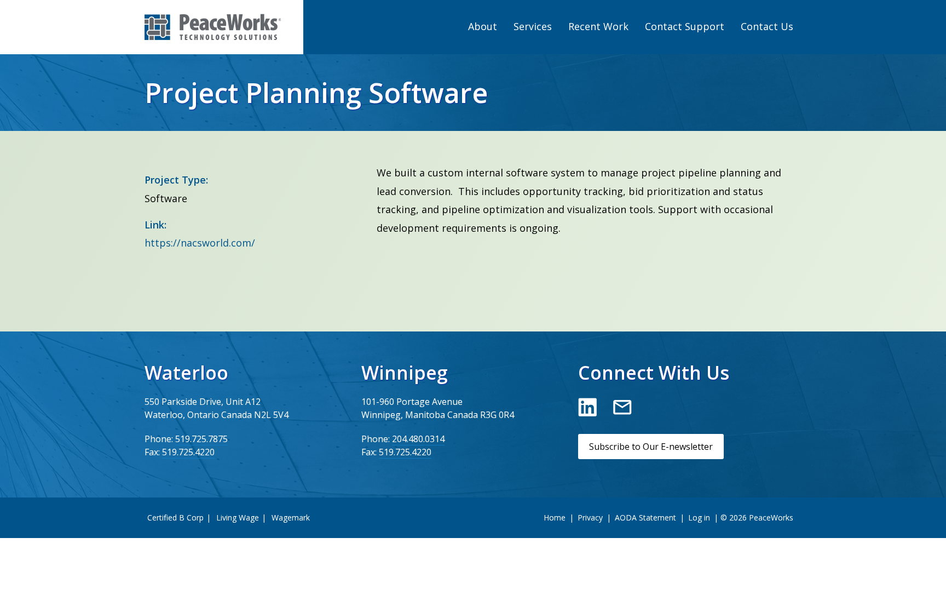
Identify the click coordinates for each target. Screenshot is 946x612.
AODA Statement (645, 517)
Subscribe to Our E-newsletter (651, 447)
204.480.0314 (418, 439)
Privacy (590, 517)
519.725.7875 (201, 439)
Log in (699, 517)
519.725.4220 (188, 452)
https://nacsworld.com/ (200, 242)
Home (555, 517)
